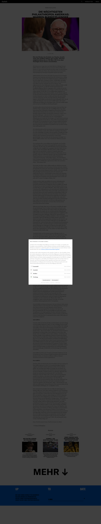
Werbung (35, 277)
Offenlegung (57, 282)
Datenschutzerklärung (45, 282)
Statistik (35, 270)
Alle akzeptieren (55, 280)
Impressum (52, 282)
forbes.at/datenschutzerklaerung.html (50, 249)
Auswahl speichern (46, 280)
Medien (35, 273)
